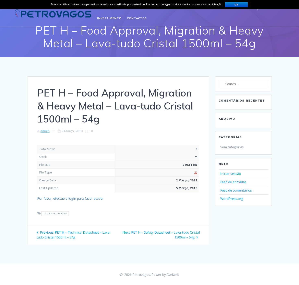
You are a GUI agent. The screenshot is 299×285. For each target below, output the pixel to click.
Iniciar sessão (230, 173)
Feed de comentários (236, 190)
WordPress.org (231, 198)
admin (45, 131)
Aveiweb (173, 274)
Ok (236, 4)
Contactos (137, 18)
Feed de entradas (233, 182)
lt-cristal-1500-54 (55, 213)
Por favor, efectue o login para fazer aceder (70, 198)
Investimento (109, 18)
